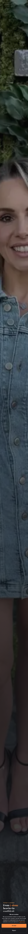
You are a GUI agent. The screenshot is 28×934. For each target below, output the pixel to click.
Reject (14, 930)
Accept (14, 925)
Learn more (22, 921)
